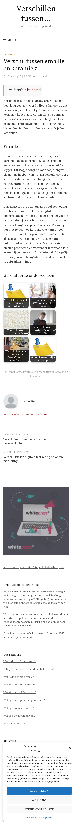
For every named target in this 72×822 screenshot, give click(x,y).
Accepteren (39, 790)
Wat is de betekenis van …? (19, 661)
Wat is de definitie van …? (18, 676)
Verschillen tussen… (36, 14)
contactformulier (22, 625)
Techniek (9, 54)
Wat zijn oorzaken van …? (18, 708)
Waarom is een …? (14, 723)
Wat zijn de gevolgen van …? (20, 715)
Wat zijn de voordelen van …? (21, 684)
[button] (70, 748)
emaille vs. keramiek (21, 371)
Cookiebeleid (31, 817)
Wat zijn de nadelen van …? (19, 692)
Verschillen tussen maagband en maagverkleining (25, 441)
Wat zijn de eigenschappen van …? (24, 700)
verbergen (34, 89)
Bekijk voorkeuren (39, 809)
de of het (38, 669)
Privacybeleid (45, 817)
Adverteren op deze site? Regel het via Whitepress (33, 567)
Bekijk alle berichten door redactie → (27, 414)
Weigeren (39, 800)
